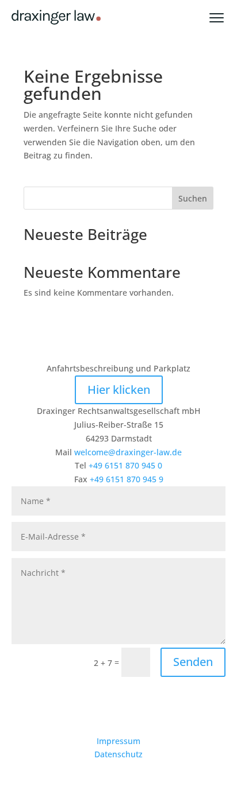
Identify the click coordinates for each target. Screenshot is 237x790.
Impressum (118, 740)
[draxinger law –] (56, 17)
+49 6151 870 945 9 (126, 479)
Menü (223, 17)
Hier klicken (118, 389)
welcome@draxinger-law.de (128, 452)
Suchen (192, 198)
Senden (193, 661)
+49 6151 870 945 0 (125, 465)
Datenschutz (118, 754)
